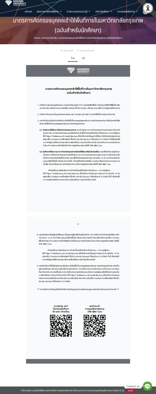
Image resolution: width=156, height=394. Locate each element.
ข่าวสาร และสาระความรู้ (77, 11)
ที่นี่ (123, 390)
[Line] (147, 386)
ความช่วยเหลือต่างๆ (126, 11)
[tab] (73, 58)
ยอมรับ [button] (130, 390)
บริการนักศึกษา (102, 11)
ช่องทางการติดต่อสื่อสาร (48, 11)
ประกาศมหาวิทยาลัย (49, 38)
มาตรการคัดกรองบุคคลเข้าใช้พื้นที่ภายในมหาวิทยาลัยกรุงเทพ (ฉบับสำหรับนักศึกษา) (78, 25)
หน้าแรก (28, 11)
